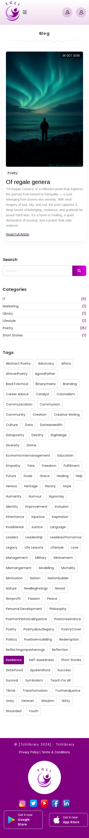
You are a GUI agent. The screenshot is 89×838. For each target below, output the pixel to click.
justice (37, 527)
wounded (13, 711)
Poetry (12, 173)
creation (40, 414)
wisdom (47, 701)
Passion (34, 598)
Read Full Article (17, 234)
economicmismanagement (28, 455)
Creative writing (67, 414)
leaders (12, 537)
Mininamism (63, 557)
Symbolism (34, 680)
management (17, 557)
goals (28, 476)
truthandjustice (67, 690)
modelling (46, 568)
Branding (70, 384)
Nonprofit (13, 598)
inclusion (62, 506)
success (64, 670)
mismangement (18, 568)
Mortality (68, 568)
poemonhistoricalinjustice (26, 619)
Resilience (14, 660)
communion (50, 404)
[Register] (81, 12)
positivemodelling (38, 639)
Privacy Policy (29, 752)
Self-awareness (41, 660)
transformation (35, 690)
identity (12, 506)
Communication (19, 404)
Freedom (49, 465)
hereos (11, 486)
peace (52, 598)
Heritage (31, 486)
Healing (62, 476)
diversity (12, 445)
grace (45, 476)
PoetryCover (71, 629)
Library (44, 313)
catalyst (42, 394)
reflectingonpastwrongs (25, 649)
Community (15, 414)
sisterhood (14, 670)
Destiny (37, 435)
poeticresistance (67, 619)
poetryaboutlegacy (39, 629)
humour (35, 496)
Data (29, 425)
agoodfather (45, 373)
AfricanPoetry (17, 373)
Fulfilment (72, 465)
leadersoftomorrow (65, 537)
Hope (67, 486)
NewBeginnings (36, 588)
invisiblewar (15, 527)
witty (66, 701)
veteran (27, 701)
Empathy (13, 465)
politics (11, 639)
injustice (38, 517)
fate (31, 465)
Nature (11, 588)
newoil (60, 588)
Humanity (13, 496)
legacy (11, 547)
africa (66, 363)
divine (31, 445)
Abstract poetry (18, 363)
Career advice (17, 394)
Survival (12, 680)
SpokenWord (40, 670)
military (40, 557)
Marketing (44, 306)
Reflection (60, 649)
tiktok (10, 690)
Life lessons (34, 547)
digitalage (59, 435)
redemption (69, 639)
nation (35, 578)
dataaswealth (51, 425)
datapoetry (15, 435)
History (50, 486)
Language (58, 527)
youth (33, 711)
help (79, 476)
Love (74, 547)
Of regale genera (28, 182)
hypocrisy (56, 496)
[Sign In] (67, 12)
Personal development (24, 609)
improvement (36, 506)
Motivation (14, 578)
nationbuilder (58, 578)
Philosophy (58, 609)
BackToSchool (17, 384)
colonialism (66, 394)
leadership (34, 537)
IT (44, 299)
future (11, 476)
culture (12, 425)
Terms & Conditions (55, 752)
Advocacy (46, 363)
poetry (11, 629)
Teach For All (60, 680)
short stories (71, 660)
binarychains (46, 384)
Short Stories (44, 335)
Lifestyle (44, 320)
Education (65, 455)
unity (10, 701)
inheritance (15, 517)
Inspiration (60, 517)
